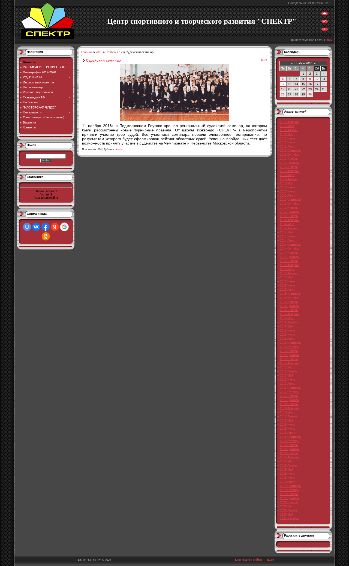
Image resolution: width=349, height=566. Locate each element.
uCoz (270, 559)
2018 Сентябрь (290, 436)
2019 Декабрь (289, 498)
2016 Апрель (288, 322)
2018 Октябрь (289, 440)
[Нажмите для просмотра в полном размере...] (174, 119)
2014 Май (286, 232)
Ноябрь (111, 52)
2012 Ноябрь (289, 158)
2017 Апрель (288, 371)
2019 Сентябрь (290, 485)
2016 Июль (287, 334)
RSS (329, 39)
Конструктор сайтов (249, 559)
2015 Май (286, 277)
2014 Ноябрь (289, 252)
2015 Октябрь (289, 297)
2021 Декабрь (289, 518)
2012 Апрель (288, 130)
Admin (118, 149)
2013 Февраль (289, 171)
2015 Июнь (287, 281)
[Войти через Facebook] (45, 227)
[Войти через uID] (27, 227)
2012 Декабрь (289, 162)
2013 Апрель (288, 179)
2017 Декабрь (289, 400)
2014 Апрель (288, 228)
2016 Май (286, 326)
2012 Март (287, 126)
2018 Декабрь (289, 449)
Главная (86, 52)
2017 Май (286, 375)
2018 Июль (287, 428)
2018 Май (286, 420)
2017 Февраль (289, 363)
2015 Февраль (289, 265)
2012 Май (286, 134)
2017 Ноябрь (289, 396)
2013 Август (288, 195)
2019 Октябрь (289, 490)
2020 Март (287, 506)
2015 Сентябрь (290, 293)
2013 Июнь (287, 187)
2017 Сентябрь (290, 387)
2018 (99, 52)
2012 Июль (287, 142)
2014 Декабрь (289, 256)
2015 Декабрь (289, 306)
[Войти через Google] (64, 226)
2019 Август (288, 481)
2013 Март (287, 175)
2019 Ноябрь (289, 494)
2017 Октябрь (289, 391)
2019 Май (286, 469)
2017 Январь (289, 359)
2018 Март (287, 412)
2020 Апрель (288, 510)
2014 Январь (289, 216)
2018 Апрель (288, 416)
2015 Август (288, 289)
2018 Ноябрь (289, 445)
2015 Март (287, 269)
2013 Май (286, 183)
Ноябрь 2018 (303, 63)
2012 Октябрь (289, 154)
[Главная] (325, 14)
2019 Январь (289, 453)
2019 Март (287, 461)
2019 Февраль (289, 457)
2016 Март (287, 318)
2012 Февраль (289, 122)
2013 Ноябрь (289, 207)
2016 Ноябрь (289, 351)
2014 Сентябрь (290, 244)
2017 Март (287, 367)
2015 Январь (289, 261)
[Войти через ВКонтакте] (36, 227)
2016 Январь (289, 310)
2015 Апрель (288, 273)
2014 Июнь (287, 236)
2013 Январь (289, 166)
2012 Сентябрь (290, 150)
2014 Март (287, 224)
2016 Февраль (289, 314)
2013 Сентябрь (290, 199)
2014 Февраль (289, 220)
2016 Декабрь (289, 355)
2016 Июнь (287, 330)
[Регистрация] (325, 22)
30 (310, 94)
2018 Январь (289, 404)
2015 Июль (287, 285)
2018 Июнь (287, 424)
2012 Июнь (287, 138)
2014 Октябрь (289, 248)
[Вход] (325, 30)
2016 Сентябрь (290, 342)
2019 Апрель (288, 465)
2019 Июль (287, 477)
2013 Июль (287, 191)
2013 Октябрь (289, 203)
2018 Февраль (289, 408)
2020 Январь (289, 502)
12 (120, 52)
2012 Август (288, 146)
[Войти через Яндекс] (55, 227)
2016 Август (288, 338)
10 (316, 78)
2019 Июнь (287, 473)
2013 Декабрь (289, 211)
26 (282, 94)
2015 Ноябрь (289, 301)
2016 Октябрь (289, 346)
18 (323, 84)
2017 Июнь (287, 379)
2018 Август (288, 432)
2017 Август (288, 383)
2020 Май (286, 514)
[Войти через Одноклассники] (46, 236)
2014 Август (288, 240)
